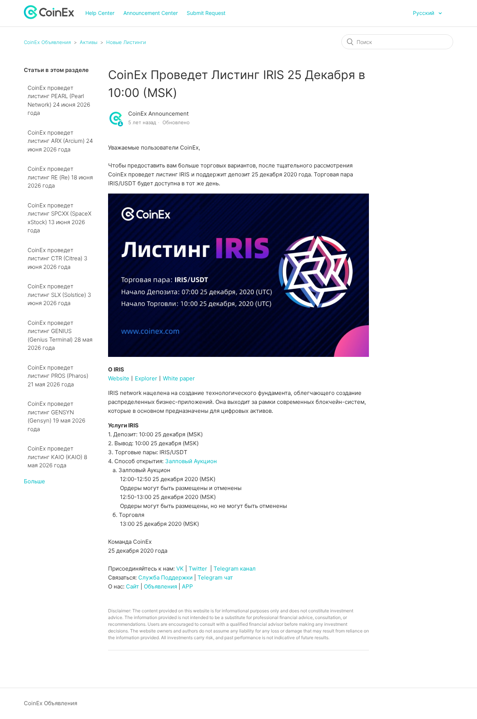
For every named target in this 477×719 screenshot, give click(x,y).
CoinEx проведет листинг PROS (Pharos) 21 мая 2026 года (58, 376)
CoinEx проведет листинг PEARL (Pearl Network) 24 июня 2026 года (59, 100)
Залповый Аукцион (191, 461)
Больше (34, 481)
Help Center (99, 13)
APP (187, 586)
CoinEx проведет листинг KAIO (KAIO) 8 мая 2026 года (57, 457)
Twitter (198, 568)
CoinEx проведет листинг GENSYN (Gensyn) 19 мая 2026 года (56, 416)
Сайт (132, 586)
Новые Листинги (126, 42)
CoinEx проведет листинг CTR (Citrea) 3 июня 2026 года (57, 258)
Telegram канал (235, 568)
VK (180, 568)
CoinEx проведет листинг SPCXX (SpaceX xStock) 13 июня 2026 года (59, 218)
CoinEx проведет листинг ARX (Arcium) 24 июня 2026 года (60, 141)
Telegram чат (215, 577)
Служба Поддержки (165, 577)
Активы (88, 42)
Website (118, 378)
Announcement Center (150, 13)
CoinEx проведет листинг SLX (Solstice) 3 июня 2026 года (59, 295)
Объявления (160, 586)
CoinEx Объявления (47, 42)
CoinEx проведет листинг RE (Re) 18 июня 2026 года (60, 177)
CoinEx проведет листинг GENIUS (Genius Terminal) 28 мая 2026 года (60, 335)
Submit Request (206, 13)
